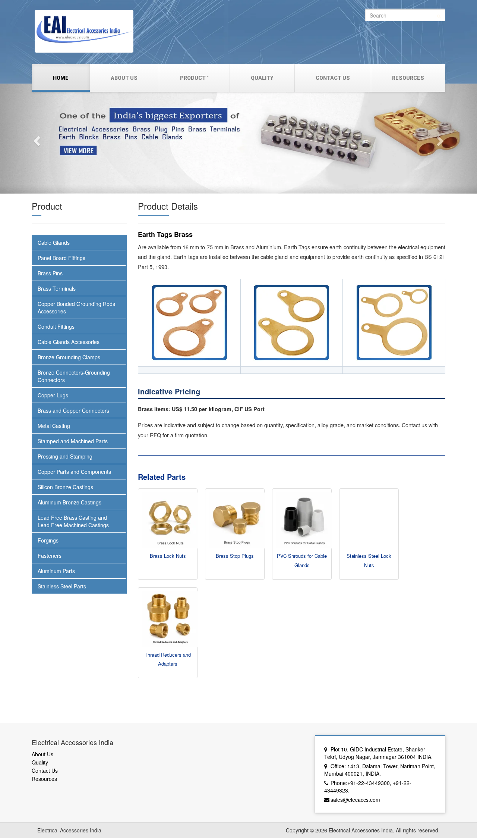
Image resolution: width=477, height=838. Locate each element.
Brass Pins (50, 273)
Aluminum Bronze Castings (69, 502)
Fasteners (49, 555)
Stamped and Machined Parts (73, 441)
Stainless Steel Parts (62, 586)
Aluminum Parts (56, 571)
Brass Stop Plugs (235, 555)
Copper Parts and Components (74, 471)
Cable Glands (54, 242)
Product (193, 78)
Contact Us (333, 78)
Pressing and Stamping (65, 456)
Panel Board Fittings (61, 258)
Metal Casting (54, 425)
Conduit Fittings (56, 326)
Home (61, 78)
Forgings (48, 540)
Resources (408, 78)
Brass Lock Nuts (168, 555)
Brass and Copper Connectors (73, 410)
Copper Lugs (53, 395)
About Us (124, 78)
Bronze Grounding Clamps (69, 357)
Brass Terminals (57, 288)
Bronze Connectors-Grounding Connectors (74, 376)
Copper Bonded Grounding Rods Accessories (76, 307)
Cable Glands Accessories (68, 341)
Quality (262, 78)
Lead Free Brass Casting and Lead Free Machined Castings (73, 521)
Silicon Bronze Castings (65, 487)
